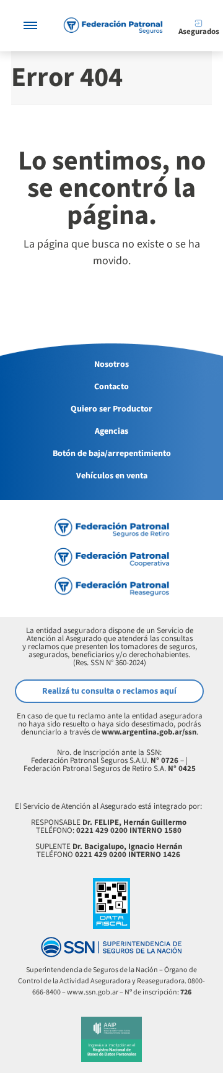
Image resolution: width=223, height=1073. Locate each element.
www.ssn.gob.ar (92, 992)
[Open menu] (30, 25)
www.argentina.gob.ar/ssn (149, 732)
